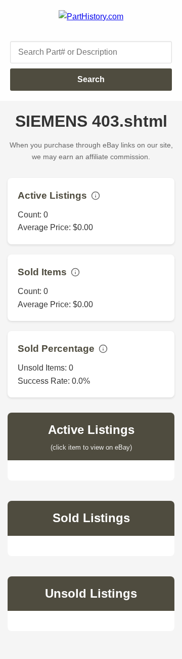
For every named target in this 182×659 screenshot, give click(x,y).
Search (91, 79)
